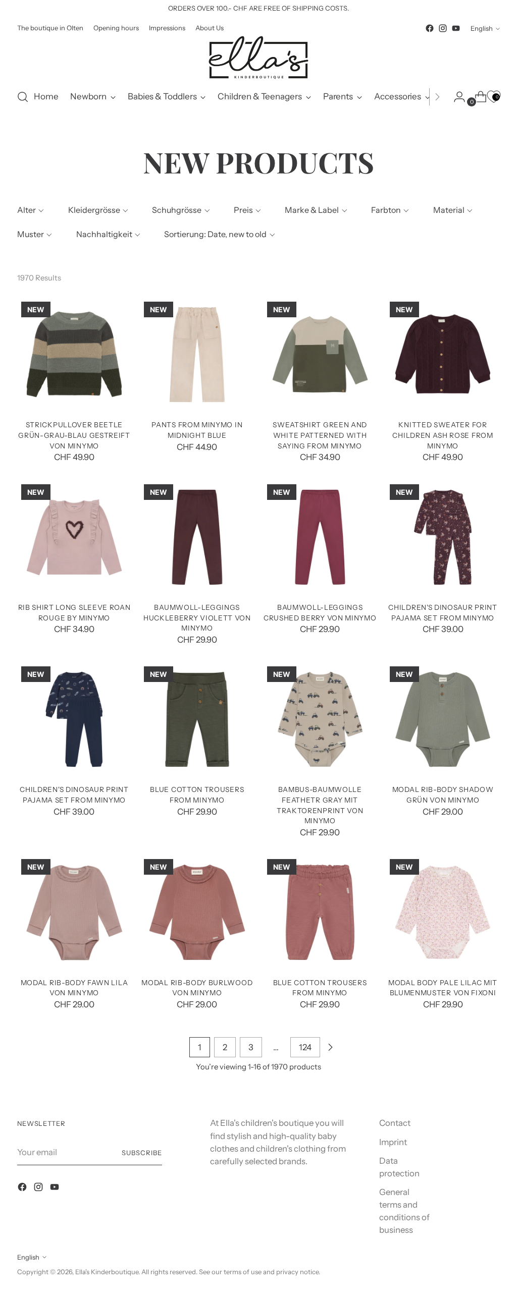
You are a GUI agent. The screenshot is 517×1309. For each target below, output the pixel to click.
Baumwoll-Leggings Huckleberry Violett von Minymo (197, 617)
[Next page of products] (330, 1047)
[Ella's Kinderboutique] (258, 57)
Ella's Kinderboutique (106, 1272)
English (482, 28)
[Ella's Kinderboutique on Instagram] (442, 28)
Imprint (393, 1142)
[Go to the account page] (455, 97)
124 (305, 1047)
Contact (394, 1123)
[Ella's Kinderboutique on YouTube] (455, 28)
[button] (29, 210)
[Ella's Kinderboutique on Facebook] (429, 28)
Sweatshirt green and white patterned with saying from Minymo (320, 435)
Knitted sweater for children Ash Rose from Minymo (442, 435)
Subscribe (142, 1153)
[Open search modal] (23, 97)
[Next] (437, 97)
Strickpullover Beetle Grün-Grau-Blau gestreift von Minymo (74, 435)
